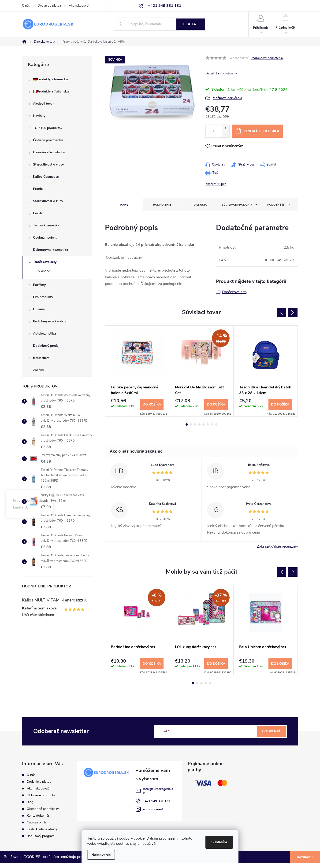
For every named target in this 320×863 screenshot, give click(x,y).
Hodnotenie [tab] (162, 205)
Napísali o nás (37, 822)
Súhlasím (219, 842)
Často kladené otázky (42, 829)
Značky (38, 370)
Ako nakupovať (79, 6)
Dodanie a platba (49, 6)
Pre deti (39, 213)
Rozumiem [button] (305, 857)
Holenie (39, 309)
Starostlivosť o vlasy (48, 164)
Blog (30, 802)
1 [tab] (187, 424)
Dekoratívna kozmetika (50, 249)
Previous (281, 312)
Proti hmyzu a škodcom (50, 321)
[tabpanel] (137, 371)
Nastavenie (101, 854)
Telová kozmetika (46, 225)
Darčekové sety (44, 262)
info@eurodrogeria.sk (158, 791)
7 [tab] (212, 424)
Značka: (215, 184)
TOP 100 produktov (47, 128)
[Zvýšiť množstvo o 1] (225, 128)
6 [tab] (208, 424)
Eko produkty (43, 297)
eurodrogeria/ (153, 809)
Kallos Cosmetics (46, 176)
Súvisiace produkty (237, 205)
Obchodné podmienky (43, 809)
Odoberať (271, 731)
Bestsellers (41, 358)
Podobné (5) (276, 205)
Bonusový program (41, 836)
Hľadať (190, 24)
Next (293, 312)
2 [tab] (191, 424)
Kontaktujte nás (38, 815)
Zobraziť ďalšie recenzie (276, 546)
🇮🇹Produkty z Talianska (51, 91)
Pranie (38, 189)
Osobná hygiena (45, 237)
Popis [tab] (124, 205)
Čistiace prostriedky (48, 140)
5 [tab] (203, 424)
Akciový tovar (43, 103)
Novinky (39, 116)
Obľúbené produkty (41, 795)
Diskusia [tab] (200, 205)
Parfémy (39, 285)
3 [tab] (195, 424)
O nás (26, 6)
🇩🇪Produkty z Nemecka (50, 79)
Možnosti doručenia (227, 98)
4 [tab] (199, 424)
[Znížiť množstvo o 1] (225, 134)
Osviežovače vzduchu (49, 152)
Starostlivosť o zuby (48, 201)
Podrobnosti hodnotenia (267, 58)
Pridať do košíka (261, 131)
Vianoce (44, 271)
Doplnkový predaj (46, 345)
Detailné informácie (219, 73)
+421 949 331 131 (156, 801)
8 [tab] (216, 424)
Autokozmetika (44, 333)
